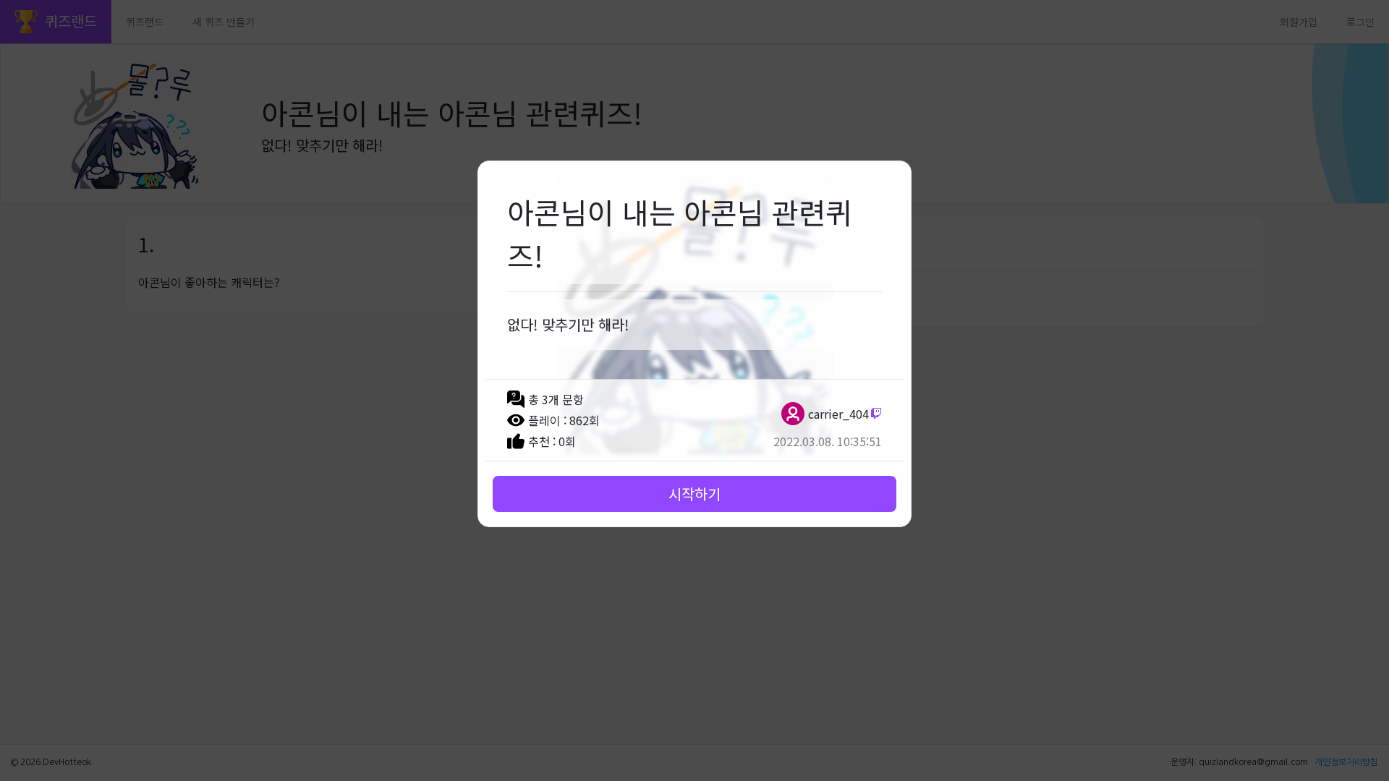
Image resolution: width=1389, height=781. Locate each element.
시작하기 (694, 493)
